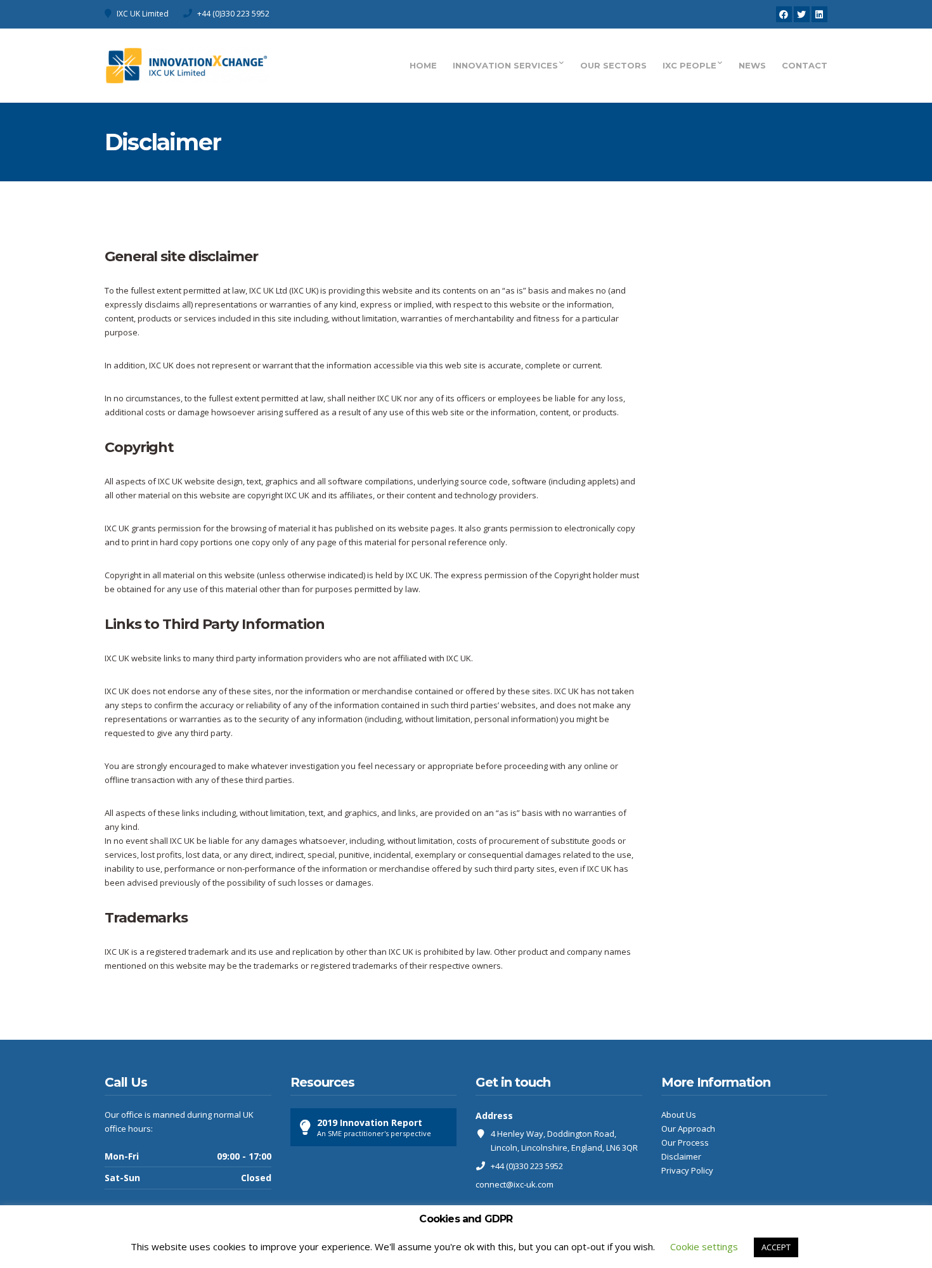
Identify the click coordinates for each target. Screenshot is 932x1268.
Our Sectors (613, 65)
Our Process (685, 1142)
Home (423, 65)
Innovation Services (505, 65)
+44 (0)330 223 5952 (233, 13)
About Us (678, 1114)
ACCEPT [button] (776, 1247)
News (752, 65)
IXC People (689, 65)
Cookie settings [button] (704, 1246)
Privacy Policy (687, 1170)
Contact (804, 65)
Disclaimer (681, 1156)
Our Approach (688, 1128)
